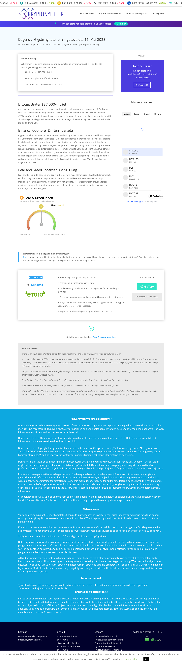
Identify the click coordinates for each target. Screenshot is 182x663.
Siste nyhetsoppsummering (86, 44)
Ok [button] (146, 659)
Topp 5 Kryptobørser (136, 14)
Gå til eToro (147, 286)
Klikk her (121, 23)
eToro (24, 257)
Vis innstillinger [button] (133, 658)
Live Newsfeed (87, 14)
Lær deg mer (158, 14)
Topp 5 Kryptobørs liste (104, 337)
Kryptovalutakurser (108, 14)
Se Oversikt (142, 84)
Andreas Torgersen (30, 44)
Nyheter (68, 44)
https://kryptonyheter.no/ (30, 639)
